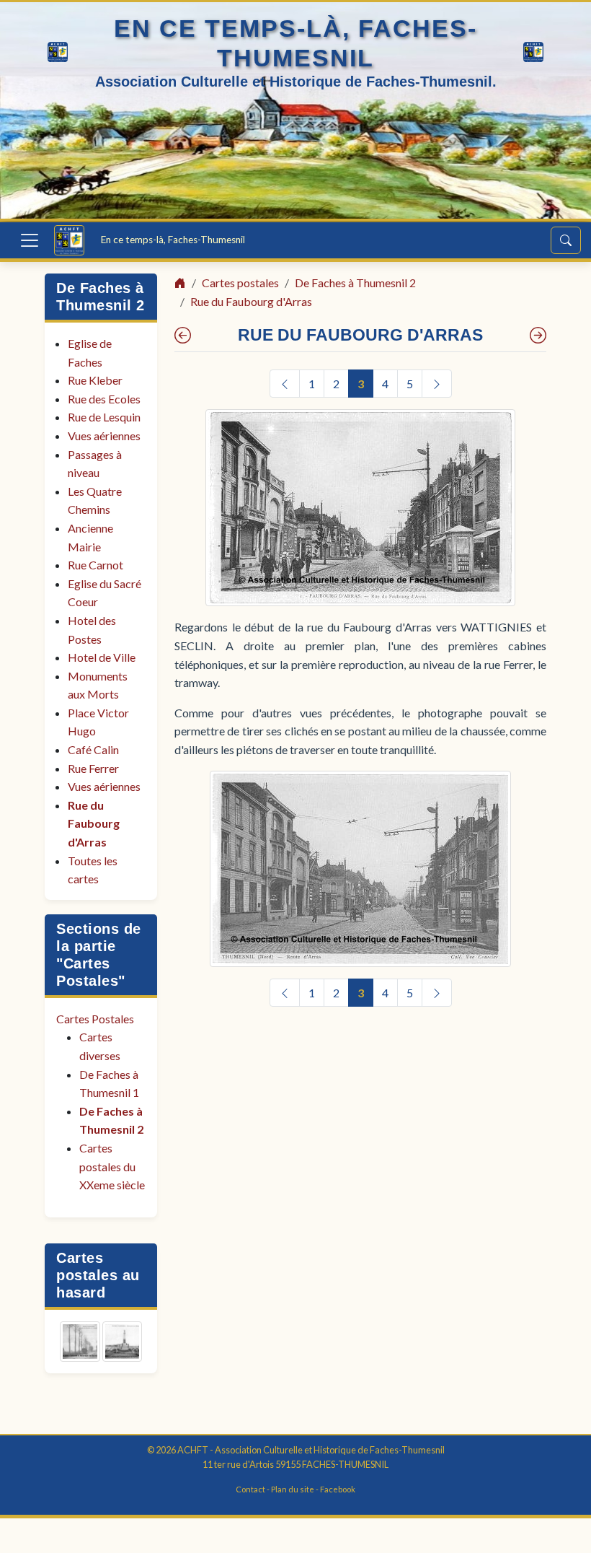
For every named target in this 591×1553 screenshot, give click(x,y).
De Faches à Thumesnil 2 (355, 282)
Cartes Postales (95, 1018)
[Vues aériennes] (182, 335)
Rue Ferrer (93, 768)
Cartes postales (240, 282)
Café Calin (93, 749)
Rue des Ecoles (104, 399)
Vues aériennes (104, 435)
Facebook (337, 1489)
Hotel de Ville (101, 657)
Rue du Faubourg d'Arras (94, 823)
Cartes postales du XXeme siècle (112, 1166)
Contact (250, 1489)
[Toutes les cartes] (538, 335)
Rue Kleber (95, 380)
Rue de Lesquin (104, 417)
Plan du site (292, 1489)
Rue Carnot (95, 565)
